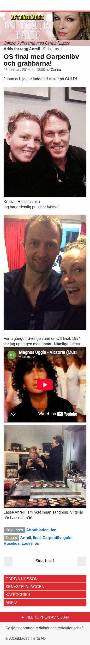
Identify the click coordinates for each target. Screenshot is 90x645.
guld (67, 538)
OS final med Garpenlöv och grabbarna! (41, 60)
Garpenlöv (51, 538)
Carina (56, 70)
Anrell (25, 538)
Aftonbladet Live (41, 530)
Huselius (12, 543)
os (37, 543)
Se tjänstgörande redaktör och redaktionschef (44, 628)
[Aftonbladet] (22, 5)
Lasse (27, 543)
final (37, 538)
